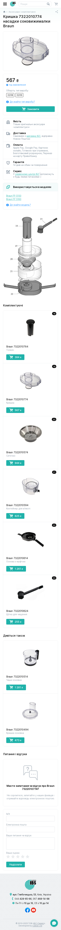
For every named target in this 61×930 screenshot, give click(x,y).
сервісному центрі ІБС (27, 174)
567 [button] (18, 410)
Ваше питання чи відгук (18, 835)
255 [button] (18, 621)
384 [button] (18, 357)
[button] (5, 4)
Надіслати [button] (15, 864)
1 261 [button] (19, 568)
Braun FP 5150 (13, 195)
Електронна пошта (16, 824)
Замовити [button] (33, 109)
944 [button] (18, 463)
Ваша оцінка (12, 852)
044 (23, 898)
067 (41, 898)
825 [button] (18, 516)
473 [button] (18, 740)
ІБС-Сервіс (39, 923)
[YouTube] (33, 910)
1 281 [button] (19, 687)
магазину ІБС (34, 136)
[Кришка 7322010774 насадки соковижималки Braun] (30, 51)
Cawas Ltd (37, 926)
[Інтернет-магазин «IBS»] (13, 4)
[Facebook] (27, 910)
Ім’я (8, 813)
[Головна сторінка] (4, 12)
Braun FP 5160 (13, 199)
